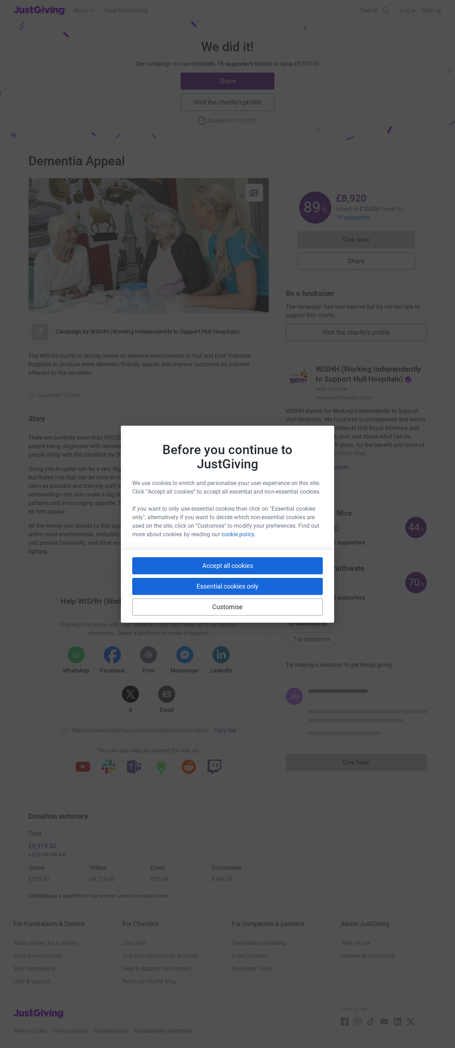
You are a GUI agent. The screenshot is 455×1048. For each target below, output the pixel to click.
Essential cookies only (227, 586)
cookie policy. (238, 534)
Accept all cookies (227, 565)
